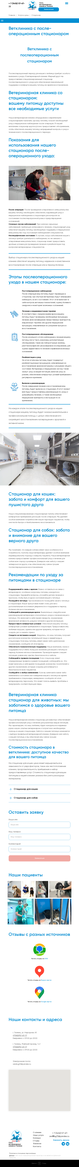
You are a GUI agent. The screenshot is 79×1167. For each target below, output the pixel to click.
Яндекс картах (46, 1060)
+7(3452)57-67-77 (20, 1116)
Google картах (46, 1082)
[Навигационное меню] (2, 20)
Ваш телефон (15, 832)
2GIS (46, 1039)
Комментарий (15, 844)
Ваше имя (13, 820)
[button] (48, 9)
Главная (12, 15)
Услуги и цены (23, 15)
